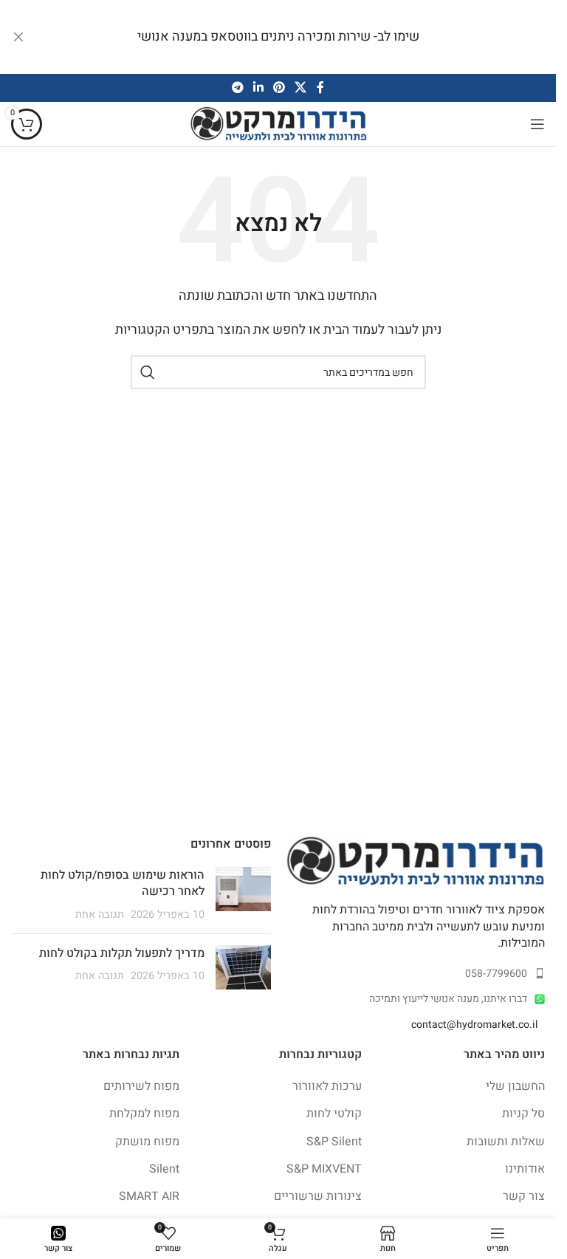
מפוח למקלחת (144, 1113)
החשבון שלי (515, 1086)
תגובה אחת (99, 914)
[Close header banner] (18, 37)
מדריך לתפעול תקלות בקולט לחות (122, 953)
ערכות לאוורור (327, 1086)
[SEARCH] (148, 372)
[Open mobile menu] (537, 124)
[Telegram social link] (237, 87)
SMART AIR (149, 1196)
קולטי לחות (334, 1113)
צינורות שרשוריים (318, 1196)
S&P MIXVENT (324, 1169)
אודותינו (525, 1169)
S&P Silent (334, 1141)
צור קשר (524, 1196)
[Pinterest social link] (279, 87)
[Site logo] (278, 123)
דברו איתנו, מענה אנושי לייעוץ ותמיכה (448, 998)
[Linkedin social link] (258, 87)
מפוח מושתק (147, 1141)
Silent (164, 1169)
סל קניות (523, 1113)
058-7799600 (496, 973)
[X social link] (301, 87)
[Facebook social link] (320, 87)
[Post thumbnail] (243, 894)
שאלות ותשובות (506, 1141)
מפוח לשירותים (141, 1086)
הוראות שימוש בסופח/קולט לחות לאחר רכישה (123, 883)
